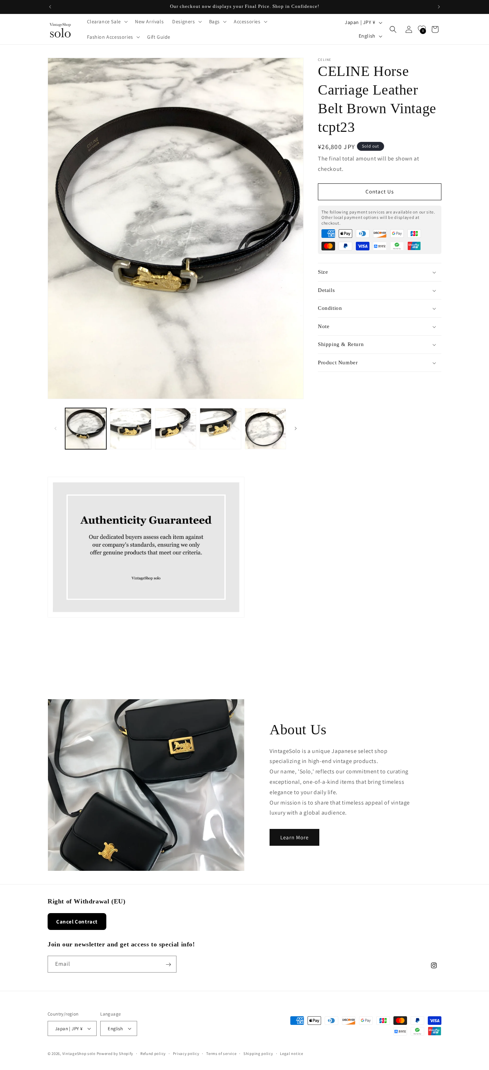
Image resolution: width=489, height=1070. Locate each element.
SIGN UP (310, 606)
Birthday (264, 529)
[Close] (367, 443)
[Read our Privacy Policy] (359, 582)
